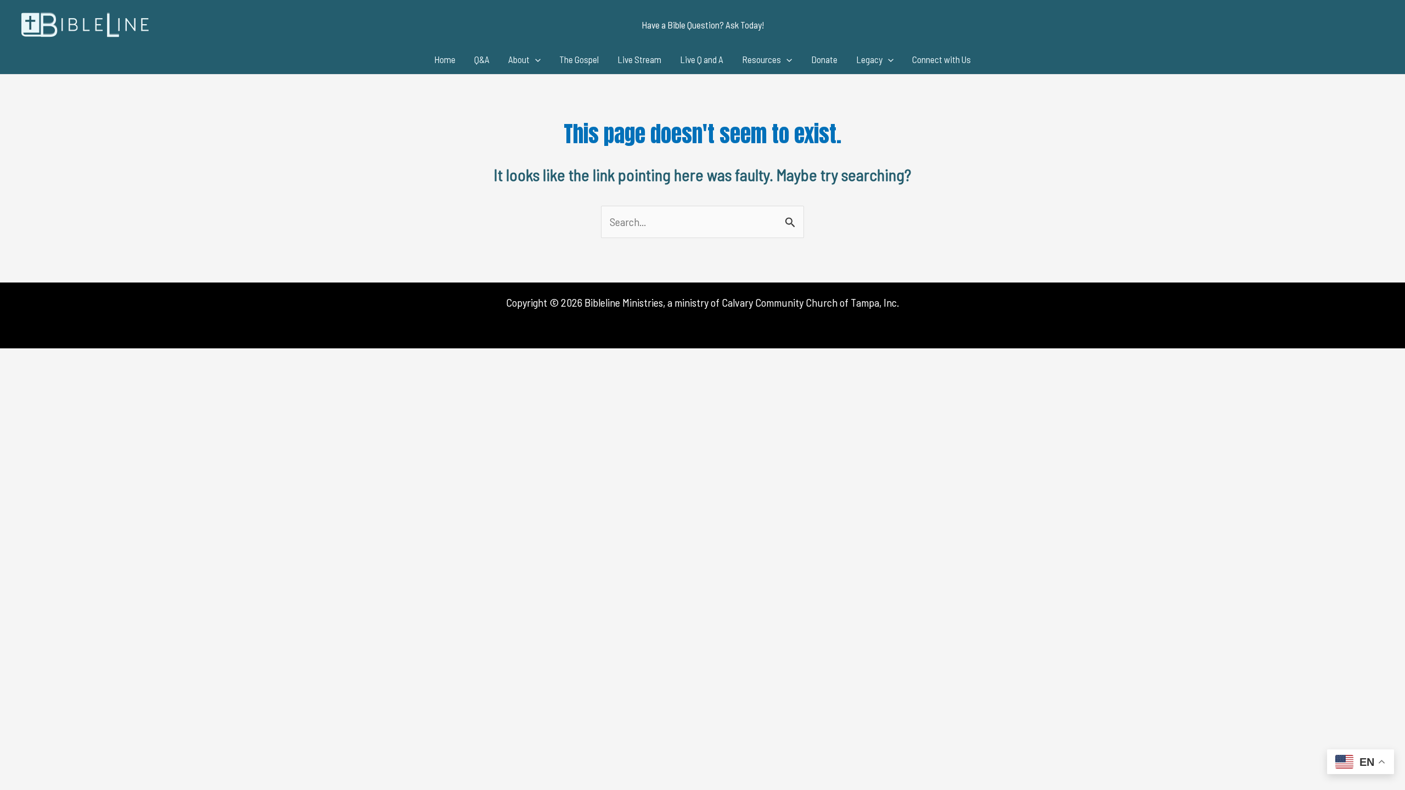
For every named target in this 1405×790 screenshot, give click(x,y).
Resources (761, 59)
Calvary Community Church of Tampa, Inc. (810, 302)
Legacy (869, 59)
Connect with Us (941, 59)
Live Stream (639, 59)
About (519, 59)
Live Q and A (701, 59)
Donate (824, 59)
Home (445, 59)
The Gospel (579, 59)
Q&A (482, 59)
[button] (702, 25)
